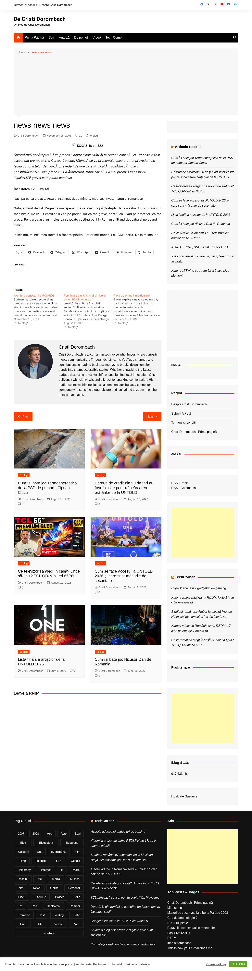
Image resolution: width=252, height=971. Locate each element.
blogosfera (46, 842)
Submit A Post (181, 413)
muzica (75, 878)
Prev (25, 416)
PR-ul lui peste (177, 923)
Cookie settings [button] (216, 964)
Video (97, 37)
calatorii (23, 851)
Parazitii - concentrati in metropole (191, 927)
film (77, 851)
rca (34, 906)
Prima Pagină (34, 37)
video (58, 924)
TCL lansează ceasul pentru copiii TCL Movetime (125, 897)
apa (49, 833)
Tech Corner (114, 37)
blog (23, 842)
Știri (51, 37)
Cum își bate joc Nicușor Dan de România (200, 223)
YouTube (49, 933)
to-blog (59, 915)
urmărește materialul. (137, 964)
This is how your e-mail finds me (189, 948)
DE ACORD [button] (238, 964)
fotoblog (40, 860)
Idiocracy (25, 869)
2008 (35, 833)
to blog (93, 135)
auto (64, 833)
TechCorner (185, 577)
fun (58, 860)
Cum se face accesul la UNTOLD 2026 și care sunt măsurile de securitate (124, 576)
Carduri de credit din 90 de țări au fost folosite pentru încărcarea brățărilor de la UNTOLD (124, 488)
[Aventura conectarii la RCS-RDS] (39, 309)
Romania (24, 915)
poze (76, 897)
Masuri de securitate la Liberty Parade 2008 (197, 912)
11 (80, 135)
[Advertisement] (126, 84)
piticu (21, 897)
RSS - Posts (179, 483)
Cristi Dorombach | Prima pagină (194, 431)
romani (75, 906)
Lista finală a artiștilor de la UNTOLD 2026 (200, 214)
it (62, 869)
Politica (59, 897)
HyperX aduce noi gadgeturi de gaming (198, 588)
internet (46, 869)
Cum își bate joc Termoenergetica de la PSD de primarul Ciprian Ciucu (47, 488)
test (42, 915)
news (37, 888)
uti (40, 924)
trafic (76, 915)
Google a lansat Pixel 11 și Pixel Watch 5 (119, 921)
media (56, 878)
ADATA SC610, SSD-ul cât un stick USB (199, 247)
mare (76, 869)
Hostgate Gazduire (184, 796)
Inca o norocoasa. (179, 943)
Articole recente (188, 147)
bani (78, 833)
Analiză (64, 37)
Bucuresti (72, 842)
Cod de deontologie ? (182, 917)
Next (150, 416)
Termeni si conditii (25, 4)
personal (74, 888)
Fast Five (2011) (178, 933)
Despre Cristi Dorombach (55, 4)
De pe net (81, 37)
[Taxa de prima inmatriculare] (139, 309)
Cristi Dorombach (28, 135)
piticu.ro (40, 897)
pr (20, 906)
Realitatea (53, 906)
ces (39, 851)
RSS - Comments (183, 488)
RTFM (171, 938)
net (21, 888)
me (40, 878)
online (54, 888)
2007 (21, 833)
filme (22, 860)
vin (76, 924)
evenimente (58, 851)
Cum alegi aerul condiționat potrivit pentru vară (123, 944)
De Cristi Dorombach (40, 19)
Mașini (23, 878)
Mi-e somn (174, 907)
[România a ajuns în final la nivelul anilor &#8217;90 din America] (89, 311)
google (75, 860)
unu (22, 924)
